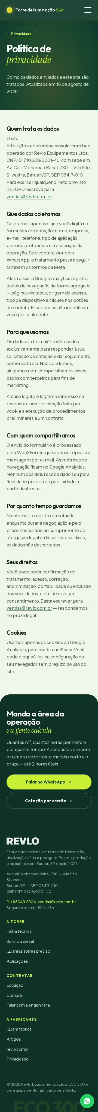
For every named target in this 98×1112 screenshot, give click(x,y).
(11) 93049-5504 (21, 901)
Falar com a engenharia (28, 1005)
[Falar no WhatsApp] (87, 1101)
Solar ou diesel (20, 941)
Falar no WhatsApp (45, 782)
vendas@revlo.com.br (29, 196)
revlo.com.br (18, 1049)
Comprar (15, 995)
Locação (15, 985)
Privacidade (18, 1059)
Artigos (14, 1039)
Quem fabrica (19, 1029)
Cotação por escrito (45, 800)
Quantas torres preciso (28, 951)
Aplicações (17, 961)
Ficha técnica (19, 931)
